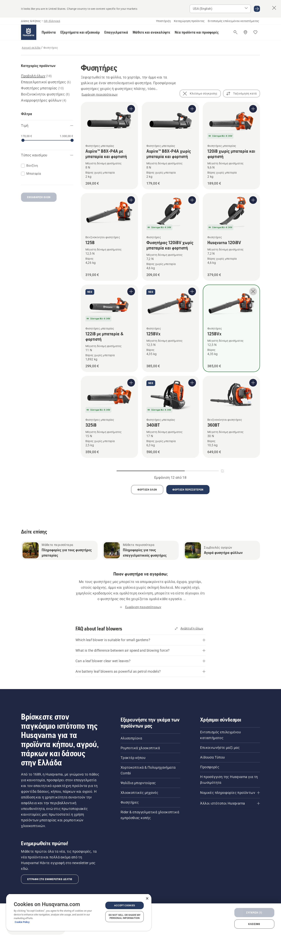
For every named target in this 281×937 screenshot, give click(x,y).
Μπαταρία (33, 173)
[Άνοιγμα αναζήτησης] (235, 32)
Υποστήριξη (163, 21)
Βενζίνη (32, 165)
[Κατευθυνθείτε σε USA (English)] (257, 9)
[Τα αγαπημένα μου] (255, 32)
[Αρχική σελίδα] (28, 32)
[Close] (147, 898)
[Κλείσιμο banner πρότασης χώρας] (274, 8)
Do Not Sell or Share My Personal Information (124, 916)
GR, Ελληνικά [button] (52, 21)
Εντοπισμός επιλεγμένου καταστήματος (233, 21)
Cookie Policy (22, 922)
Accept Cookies (124, 905)
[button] (48, 32)
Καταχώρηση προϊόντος (189, 21)
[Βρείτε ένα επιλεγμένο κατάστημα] (245, 32)
